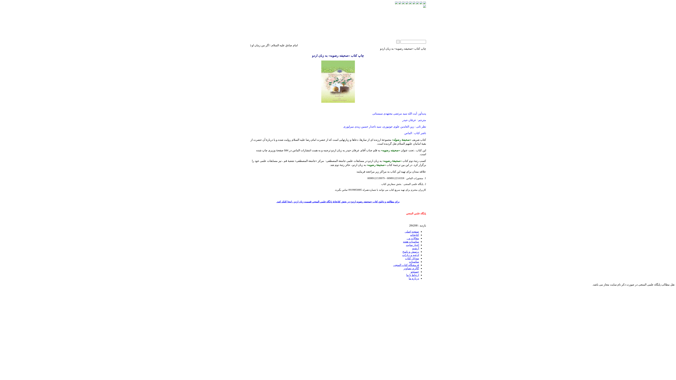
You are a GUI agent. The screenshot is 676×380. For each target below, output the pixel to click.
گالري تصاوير (411, 268)
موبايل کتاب (412, 258)
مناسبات (414, 261)
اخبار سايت (412, 244)
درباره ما (414, 278)
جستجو (415, 271)
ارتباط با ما (412, 275)
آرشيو (415, 248)
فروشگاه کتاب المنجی (406, 265)
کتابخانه (414, 234)
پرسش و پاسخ (410, 251)
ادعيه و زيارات (410, 255)
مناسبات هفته (411, 241)
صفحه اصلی (412, 231)
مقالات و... (413, 238)
